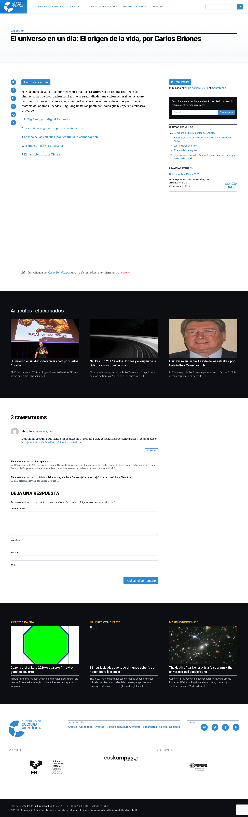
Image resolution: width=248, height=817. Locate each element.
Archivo (72, 726)
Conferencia (17, 31)
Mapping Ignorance (183, 622)
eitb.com (126, 272)
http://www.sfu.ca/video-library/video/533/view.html (51, 442)
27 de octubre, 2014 (43, 431)
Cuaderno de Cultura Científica (35, 810)
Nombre (16, 540)
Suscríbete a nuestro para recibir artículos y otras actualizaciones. (203, 103)
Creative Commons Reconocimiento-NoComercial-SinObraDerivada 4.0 (104, 810)
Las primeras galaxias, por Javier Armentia (53, 128)
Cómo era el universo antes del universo (195, 133)
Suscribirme (226, 112)
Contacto (174, 726)
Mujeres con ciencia (105, 622)
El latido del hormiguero (186, 150)
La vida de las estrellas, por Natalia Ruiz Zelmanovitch (61, 137)
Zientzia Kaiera (22, 622)
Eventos (99, 726)
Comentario (18, 508)
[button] (13, 82)
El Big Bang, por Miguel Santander (47, 119)
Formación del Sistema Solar (43, 145)
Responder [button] (151, 451)
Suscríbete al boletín (155, 726)
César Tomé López (59, 272)
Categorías (85, 726)
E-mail (15, 552)
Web (13, 565)
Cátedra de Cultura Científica (123, 726)
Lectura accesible (36, 82)
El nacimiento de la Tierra (42, 154)
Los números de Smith (186, 145)
